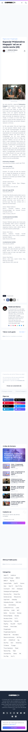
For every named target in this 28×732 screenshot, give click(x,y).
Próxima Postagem (21, 391)
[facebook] (8, 325)
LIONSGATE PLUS (8, 607)
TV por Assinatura (8, 648)
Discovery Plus (7, 594)
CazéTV (16, 583)
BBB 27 (6, 580)
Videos (15, 653)
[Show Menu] (2, 2)
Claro (5, 586)
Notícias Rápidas (8, 615)
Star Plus (6, 642)
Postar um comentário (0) (14, 386)
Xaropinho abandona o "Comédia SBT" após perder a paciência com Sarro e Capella (17, 495)
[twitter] (13, 325)
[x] (7, 713)
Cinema (22, 583)
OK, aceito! (14, 727)
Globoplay (14, 599)
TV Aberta (6, 645)
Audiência (13, 575)
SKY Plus (19, 637)
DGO (13, 588)
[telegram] (19, 325)
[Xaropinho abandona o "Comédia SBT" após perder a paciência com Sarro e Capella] (6, 495)
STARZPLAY (12, 640)
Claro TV (11, 586)
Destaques (20, 588)
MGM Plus (6, 610)
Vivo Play (6, 656)
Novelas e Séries (8, 618)
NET (18, 610)
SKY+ (5, 640)
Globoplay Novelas (8, 602)
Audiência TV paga (8, 578)
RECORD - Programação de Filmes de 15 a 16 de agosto (17, 488)
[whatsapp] (17, 325)
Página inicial (6, 38)
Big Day (12, 580)
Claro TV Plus (18, 586)
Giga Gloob (6, 599)
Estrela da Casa (8, 597)
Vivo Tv (13, 656)
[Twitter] (11, 300)
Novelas (17, 615)
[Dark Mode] (22, 2)
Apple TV (6, 575)
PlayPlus (6, 624)
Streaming (18, 642)
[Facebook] (7, 300)
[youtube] (15, 325)
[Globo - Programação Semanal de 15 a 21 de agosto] (6, 466)
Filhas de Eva (17, 597)
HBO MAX (18, 602)
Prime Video (13, 626)
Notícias (19, 613)
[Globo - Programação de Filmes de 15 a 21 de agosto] (6, 473)
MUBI (13, 610)
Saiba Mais (12, 724)
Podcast (6, 626)
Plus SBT (13, 624)
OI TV (16, 618)
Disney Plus (17, 594)
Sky (18, 640)
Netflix (5, 613)
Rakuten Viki (7, 634)
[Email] (14, 300)
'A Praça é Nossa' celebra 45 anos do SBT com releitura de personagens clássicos (18, 503)
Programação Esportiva (10, 632)
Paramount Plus (8, 621)
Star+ (12, 642)
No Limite (12, 613)
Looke (17, 607)
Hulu (5, 605)
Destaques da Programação (11, 591)
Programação (14, 38)
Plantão (16, 621)
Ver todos (21, 331)
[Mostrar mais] (17, 300)
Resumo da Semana (9, 637)
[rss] (15, 716)
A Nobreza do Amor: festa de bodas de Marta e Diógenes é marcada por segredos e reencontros (18, 481)
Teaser (16, 648)
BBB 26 (18, 578)
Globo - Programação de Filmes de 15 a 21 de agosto (18, 473)
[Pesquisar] (26, 2)
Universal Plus (7, 653)
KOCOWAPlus (12, 605)
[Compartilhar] (24, 51)
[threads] (23, 325)
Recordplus (16, 634)
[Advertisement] (14, 21)
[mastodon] (24, 713)
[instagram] (10, 325)
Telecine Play (7, 651)
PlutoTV (20, 624)
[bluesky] (21, 325)
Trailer (14, 651)
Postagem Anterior (7, 391)
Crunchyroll (6, 588)
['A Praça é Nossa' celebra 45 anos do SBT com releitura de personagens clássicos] (6, 503)
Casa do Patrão (7, 583)
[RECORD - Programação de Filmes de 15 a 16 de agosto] (6, 488)
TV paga (13, 645)
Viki (20, 653)
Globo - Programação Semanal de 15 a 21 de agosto (17, 466)
